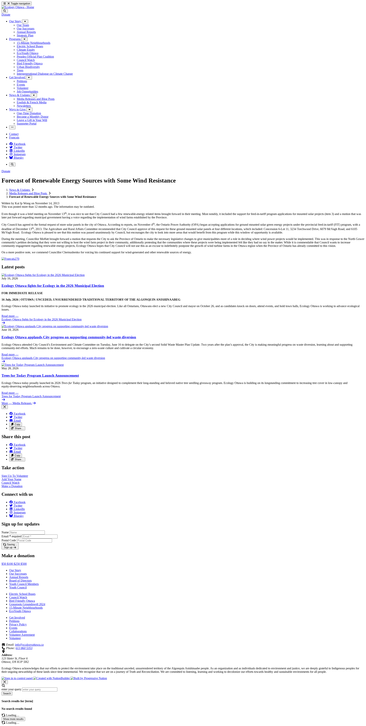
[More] (25, 21)
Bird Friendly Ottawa (22, 600)
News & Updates (20, 190)
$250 (17, 563)
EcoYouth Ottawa (20, 611)
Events (13, 627)
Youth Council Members (24, 584)
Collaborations (18, 631)
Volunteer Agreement (22, 634)
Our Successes (18, 573)
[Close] (5, 407)
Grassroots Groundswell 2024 (27, 604)
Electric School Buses (22, 594)
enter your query (11, 689)
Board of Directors (20, 580)
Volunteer (15, 638)
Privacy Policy (18, 624)
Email (12, 536)
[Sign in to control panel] (17, 678)
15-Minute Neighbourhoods (26, 607)
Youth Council (18, 587)
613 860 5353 (24, 648)
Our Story (15, 570)
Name (5, 532)
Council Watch (18, 597)
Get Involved (17, 617)
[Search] (5, 11)
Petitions (14, 621)
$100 (10, 563)
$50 (4, 563)
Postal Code (9, 540)
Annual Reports (18, 577)
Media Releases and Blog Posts (28, 193)
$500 (24, 563)
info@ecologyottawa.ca (29, 644)
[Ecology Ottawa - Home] (18, 7)
